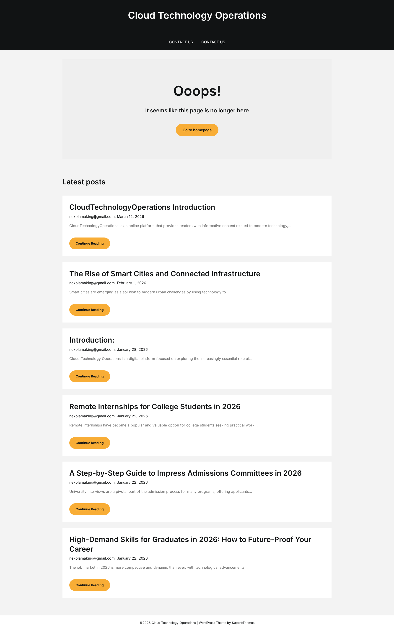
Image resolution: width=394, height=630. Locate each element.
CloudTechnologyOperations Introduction (142, 207)
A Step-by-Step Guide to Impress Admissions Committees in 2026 (185, 473)
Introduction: (91, 340)
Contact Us (181, 42)
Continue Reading (90, 243)
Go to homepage (197, 130)
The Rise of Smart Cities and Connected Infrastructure (164, 273)
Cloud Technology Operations (197, 15)
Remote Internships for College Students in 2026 (155, 406)
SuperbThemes (243, 623)
